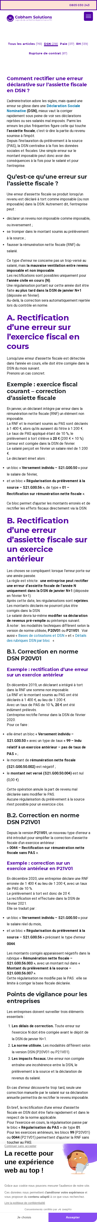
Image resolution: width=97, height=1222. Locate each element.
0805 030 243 (79, 5)
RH (79, 44)
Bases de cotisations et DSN (41, 635)
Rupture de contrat (45, 53)
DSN (48, 44)
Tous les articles (22, 44)
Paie (64, 44)
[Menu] (88, 16)
